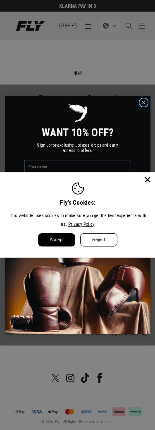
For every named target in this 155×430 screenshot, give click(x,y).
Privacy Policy (81, 224)
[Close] (147, 180)
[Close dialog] (143, 102)
